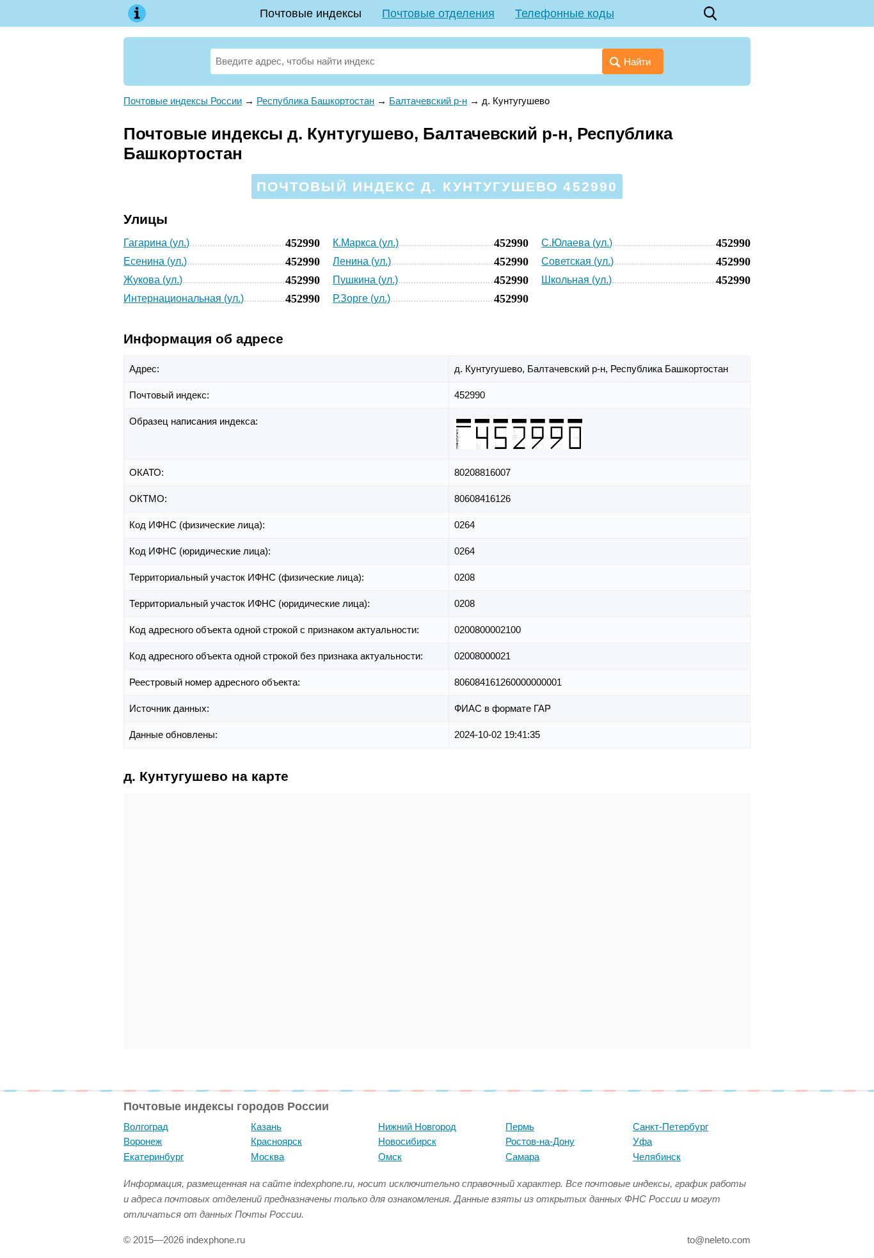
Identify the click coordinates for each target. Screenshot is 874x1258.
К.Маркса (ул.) (366, 242)
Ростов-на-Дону (540, 1141)
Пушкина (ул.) (365, 279)
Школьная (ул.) (576, 279)
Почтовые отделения (438, 13)
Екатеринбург (153, 1156)
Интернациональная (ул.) (183, 298)
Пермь (519, 1126)
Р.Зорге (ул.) (361, 298)
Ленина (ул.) (362, 261)
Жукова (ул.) (152, 279)
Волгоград (145, 1126)
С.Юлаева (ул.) (576, 242)
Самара (522, 1156)
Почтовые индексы (311, 13)
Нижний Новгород (417, 1126)
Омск (390, 1156)
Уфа (642, 1141)
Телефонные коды (564, 13)
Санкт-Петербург (670, 1126)
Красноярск (276, 1141)
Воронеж (142, 1141)
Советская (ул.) (577, 261)
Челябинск (657, 1156)
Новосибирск (407, 1141)
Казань (266, 1126)
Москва (267, 1156)
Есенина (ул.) (155, 261)
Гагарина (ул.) (156, 242)
